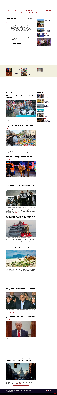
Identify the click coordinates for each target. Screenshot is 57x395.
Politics (21, 12)
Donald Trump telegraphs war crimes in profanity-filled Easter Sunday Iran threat (20, 317)
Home (6, 14)
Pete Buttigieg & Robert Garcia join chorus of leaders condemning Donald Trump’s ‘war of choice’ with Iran (20, 359)
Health (29, 12)
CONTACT (7, 390)
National (45, 28)
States (45, 104)
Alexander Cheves (8, 128)
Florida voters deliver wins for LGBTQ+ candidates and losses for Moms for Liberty (47, 35)
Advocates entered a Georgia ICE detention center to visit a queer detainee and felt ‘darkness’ (47, 31)
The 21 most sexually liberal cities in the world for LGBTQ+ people (31, 70)
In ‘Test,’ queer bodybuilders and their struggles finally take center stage (47, 26)
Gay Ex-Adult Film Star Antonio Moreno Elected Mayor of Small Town (16, 74)
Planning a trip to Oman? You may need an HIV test (19, 247)
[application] (44, 42)
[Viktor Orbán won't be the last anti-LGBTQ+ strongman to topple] (21, 300)
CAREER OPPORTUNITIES (13, 390)
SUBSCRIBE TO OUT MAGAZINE (7, 10)
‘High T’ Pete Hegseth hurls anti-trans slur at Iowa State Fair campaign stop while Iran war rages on (47, 117)
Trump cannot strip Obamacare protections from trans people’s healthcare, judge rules (47, 111)
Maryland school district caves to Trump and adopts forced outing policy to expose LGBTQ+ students (47, 98)
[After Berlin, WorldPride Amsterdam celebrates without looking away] (21, 108)
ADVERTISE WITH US (18, 390)
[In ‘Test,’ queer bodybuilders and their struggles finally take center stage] (40, 25)
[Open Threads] (15, 10)
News (24, 12)
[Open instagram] (16, 10)
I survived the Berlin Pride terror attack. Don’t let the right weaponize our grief (20, 126)
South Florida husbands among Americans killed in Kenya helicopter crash (47, 21)
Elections (45, 33)
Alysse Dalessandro (8, 98)
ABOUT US (9, 390)
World (8, 14)
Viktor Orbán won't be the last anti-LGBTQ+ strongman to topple (20, 288)
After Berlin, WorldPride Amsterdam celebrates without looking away (20, 96)
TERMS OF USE (30, 390)
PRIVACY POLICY (22, 390)
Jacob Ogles (8, 188)
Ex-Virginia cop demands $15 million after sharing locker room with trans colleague (47, 107)
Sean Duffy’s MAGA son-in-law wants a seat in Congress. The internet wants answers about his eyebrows (47, 121)
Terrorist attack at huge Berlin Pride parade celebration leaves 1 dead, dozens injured (20, 157)
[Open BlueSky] (14, 10)
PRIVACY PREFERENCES (26, 390)
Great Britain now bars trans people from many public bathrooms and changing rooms (47, 70)
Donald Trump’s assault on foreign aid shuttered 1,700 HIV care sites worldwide (20, 186)
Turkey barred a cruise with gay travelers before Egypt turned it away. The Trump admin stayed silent (20, 216)
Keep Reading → (10, 121)
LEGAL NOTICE (33, 390)
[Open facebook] (12, 10)
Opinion (36, 12)
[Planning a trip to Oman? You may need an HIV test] (21, 258)
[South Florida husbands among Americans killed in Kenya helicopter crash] (40, 20)
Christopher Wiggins (8, 159)
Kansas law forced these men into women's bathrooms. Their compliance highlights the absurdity (47, 102)
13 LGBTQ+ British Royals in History (31, 74)
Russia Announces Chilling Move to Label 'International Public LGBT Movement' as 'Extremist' (16, 70)
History (33, 12)
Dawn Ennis (7, 249)
